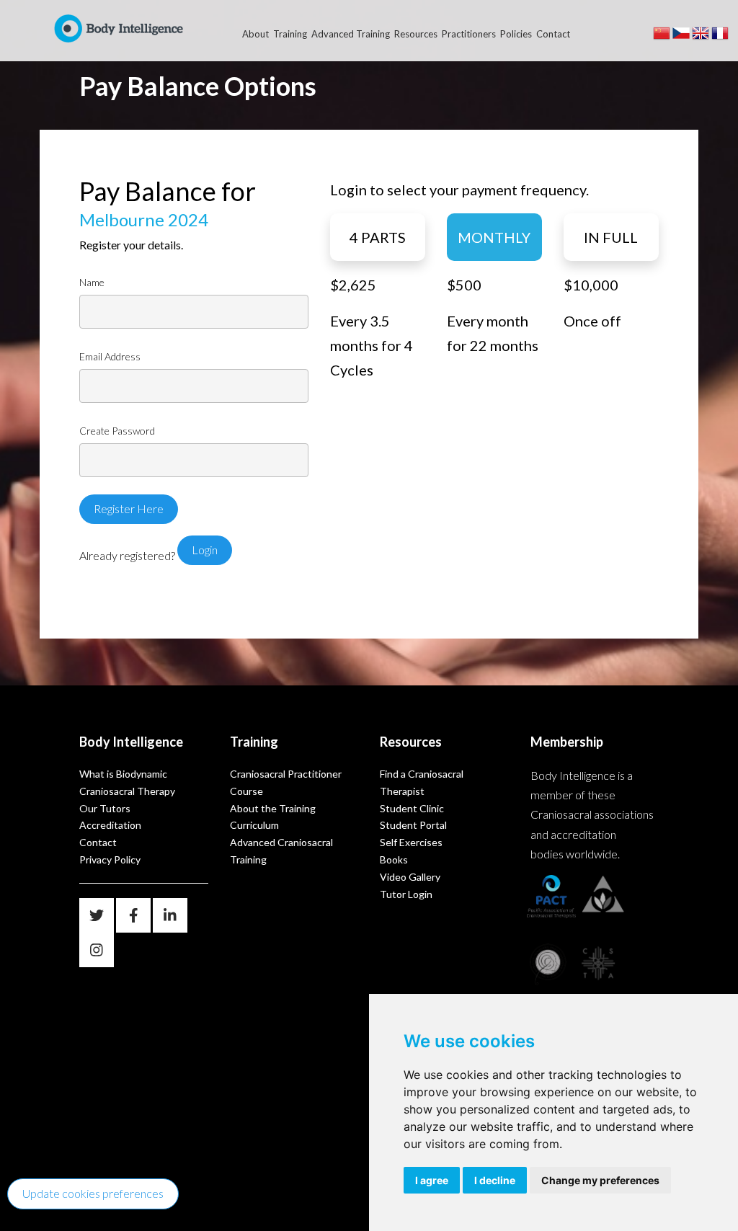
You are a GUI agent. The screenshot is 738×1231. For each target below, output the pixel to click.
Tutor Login (406, 894)
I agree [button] (431, 1180)
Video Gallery (410, 877)
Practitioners (469, 34)
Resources (415, 34)
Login (205, 549)
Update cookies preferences (93, 1193)
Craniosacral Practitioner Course (286, 782)
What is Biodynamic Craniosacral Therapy (127, 782)
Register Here (129, 508)
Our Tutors (104, 808)
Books (394, 859)
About (255, 34)
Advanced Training (350, 34)
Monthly (494, 237)
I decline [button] (494, 1180)
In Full (611, 237)
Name (92, 282)
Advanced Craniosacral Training (281, 851)
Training (290, 34)
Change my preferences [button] (600, 1180)
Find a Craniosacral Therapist (421, 782)
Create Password (117, 431)
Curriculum (254, 825)
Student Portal (413, 825)
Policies (516, 34)
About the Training (273, 808)
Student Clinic (412, 808)
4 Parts (378, 237)
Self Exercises (411, 842)
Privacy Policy (110, 859)
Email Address (110, 357)
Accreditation (110, 825)
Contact (553, 34)
